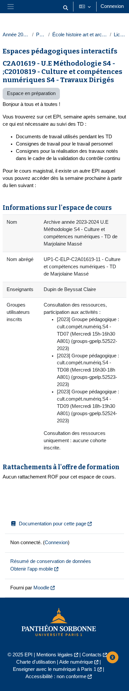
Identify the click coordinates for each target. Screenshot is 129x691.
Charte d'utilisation (36, 662)
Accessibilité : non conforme (55, 676)
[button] (65, 8)
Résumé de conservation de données (50, 561)
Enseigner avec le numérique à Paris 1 (54, 669)
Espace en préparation (31, 93)
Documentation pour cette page (52, 523)
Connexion (112, 6)
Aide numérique (76, 662)
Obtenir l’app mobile (31, 569)
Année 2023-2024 (16, 34)
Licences (120, 34)
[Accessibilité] (112, 657)
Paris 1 (41, 34)
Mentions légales (54, 654)
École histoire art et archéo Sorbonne (79, 34)
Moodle (41, 587)
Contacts (92, 654)
